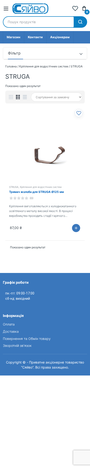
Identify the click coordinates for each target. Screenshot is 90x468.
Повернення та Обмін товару (27, 339)
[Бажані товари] (75, 8)
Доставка (11, 331)
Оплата (9, 324)
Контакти (35, 37)
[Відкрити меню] (6, 8)
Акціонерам (60, 37)
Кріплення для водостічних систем (43, 66)
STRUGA (13, 186)
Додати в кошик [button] (76, 228)
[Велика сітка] (18, 97)
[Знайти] (80, 22)
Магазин (13, 37)
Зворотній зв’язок (17, 345)
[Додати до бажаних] (79, 113)
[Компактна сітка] (11, 97)
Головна (11, 66)
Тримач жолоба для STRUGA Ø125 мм (36, 192)
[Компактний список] (25, 97)
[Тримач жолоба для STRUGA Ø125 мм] (45, 147)
